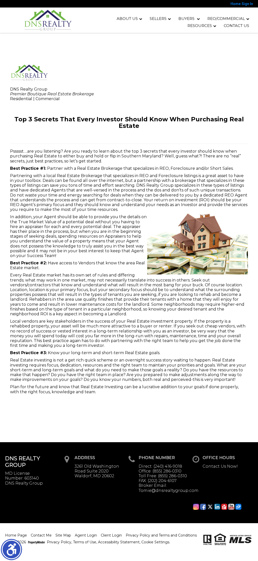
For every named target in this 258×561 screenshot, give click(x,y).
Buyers (187, 18)
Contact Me (41, 535)
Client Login (111, 535)
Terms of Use (84, 542)
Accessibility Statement (119, 542)
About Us (127, 18)
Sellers (158, 18)
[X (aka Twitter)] (210, 507)
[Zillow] (238, 507)
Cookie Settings (155, 542)
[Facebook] (203, 507)
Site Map (63, 535)
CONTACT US (236, 25)
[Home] (48, 20)
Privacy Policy (59, 542)
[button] (11, 549)
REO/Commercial (226, 18)
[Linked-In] (217, 507)
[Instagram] (196, 507)
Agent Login (86, 535)
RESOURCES (199, 25)
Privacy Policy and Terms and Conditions (161, 535)
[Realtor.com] (224, 507)
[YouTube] (231, 507)
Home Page (16, 535)
